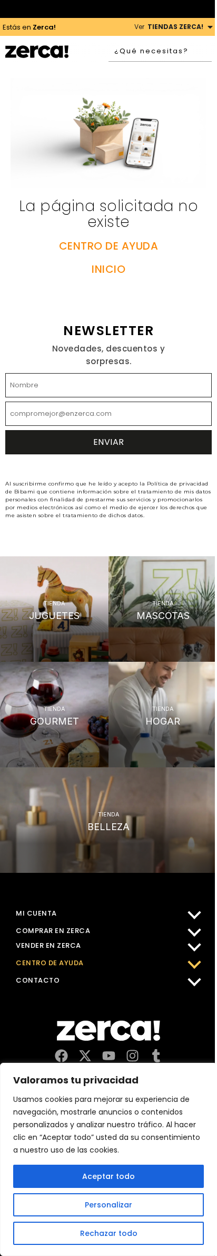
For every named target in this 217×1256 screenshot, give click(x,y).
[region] (108, 1159)
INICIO (108, 269)
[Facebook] (61, 1056)
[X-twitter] (85, 1056)
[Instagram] (132, 1056)
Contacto (38, 980)
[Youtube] (109, 1056)
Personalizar (108, 1205)
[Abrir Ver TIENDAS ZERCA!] (210, 27)
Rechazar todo (108, 1233)
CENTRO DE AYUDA (109, 246)
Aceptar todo (108, 1176)
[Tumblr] (156, 1056)
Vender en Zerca (48, 945)
